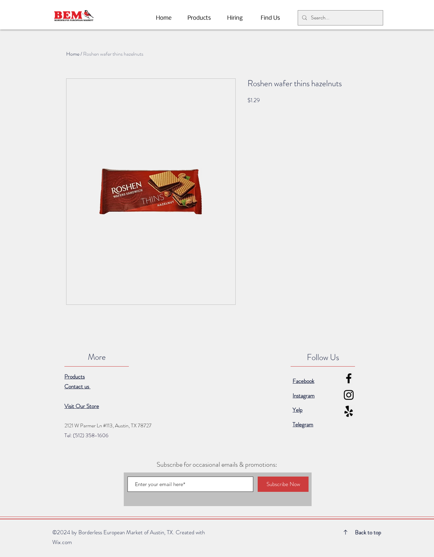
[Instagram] (348, 395)
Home (72, 54)
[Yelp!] (348, 411)
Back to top (368, 532)
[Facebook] (348, 378)
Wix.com (62, 542)
